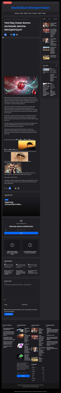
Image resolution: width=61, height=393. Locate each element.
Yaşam (39, 13)
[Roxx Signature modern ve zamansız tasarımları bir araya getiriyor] (21, 267)
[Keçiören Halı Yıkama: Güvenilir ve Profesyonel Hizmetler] (33, 267)
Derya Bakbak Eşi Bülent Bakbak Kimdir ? (53, 25)
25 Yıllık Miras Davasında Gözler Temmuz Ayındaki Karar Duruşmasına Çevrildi (46, 91)
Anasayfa (17, 13)
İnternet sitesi (24, 304)
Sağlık (30, 13)
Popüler (44, 18)
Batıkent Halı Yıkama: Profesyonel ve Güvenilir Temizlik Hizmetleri (9, 272)
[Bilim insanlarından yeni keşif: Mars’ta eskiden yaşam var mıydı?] (20, 336)
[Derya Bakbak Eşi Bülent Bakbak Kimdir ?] (46, 25)
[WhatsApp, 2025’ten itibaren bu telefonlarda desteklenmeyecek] (20, 356)
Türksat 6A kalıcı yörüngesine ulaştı (27, 330)
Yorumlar (55, 18)
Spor (33, 376)
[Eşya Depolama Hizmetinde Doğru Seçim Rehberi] (53, 86)
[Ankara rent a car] (46, 69)
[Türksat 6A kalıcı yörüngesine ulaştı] (20, 330)
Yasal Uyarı (45, 391)
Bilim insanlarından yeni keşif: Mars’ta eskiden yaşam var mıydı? (27, 338)
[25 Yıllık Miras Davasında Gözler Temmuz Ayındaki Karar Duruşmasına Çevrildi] (46, 85)
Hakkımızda (16, 391)
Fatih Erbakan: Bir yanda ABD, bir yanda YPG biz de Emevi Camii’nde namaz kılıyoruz (53, 33)
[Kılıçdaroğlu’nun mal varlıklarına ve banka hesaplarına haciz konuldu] (46, 40)
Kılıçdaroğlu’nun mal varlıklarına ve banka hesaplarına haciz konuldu (42, 351)
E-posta (6, 304)
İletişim (43, 13)
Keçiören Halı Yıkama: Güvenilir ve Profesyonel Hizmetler (33, 272)
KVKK (34, 391)
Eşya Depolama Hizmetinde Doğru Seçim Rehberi (53, 93)
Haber (21, 13)
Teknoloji (34, 13)
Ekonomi (26, 13)
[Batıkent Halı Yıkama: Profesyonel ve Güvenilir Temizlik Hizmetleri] (9, 267)
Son (49, 18)
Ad (5, 299)
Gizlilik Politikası (25, 391)
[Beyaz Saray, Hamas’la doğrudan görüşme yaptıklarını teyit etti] (46, 48)
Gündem (33, 371)
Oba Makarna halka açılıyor (53, 56)
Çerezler (30, 391)
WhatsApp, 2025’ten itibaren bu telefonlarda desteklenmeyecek (28, 357)
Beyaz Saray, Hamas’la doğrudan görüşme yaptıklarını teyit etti (53, 50)
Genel (6, 199)
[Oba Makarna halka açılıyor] (46, 57)
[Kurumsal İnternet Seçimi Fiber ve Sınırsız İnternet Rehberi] (53, 70)
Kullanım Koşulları (39, 391)
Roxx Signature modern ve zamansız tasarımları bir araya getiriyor (20, 272)
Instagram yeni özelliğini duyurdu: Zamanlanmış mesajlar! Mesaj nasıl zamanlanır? (27, 348)
